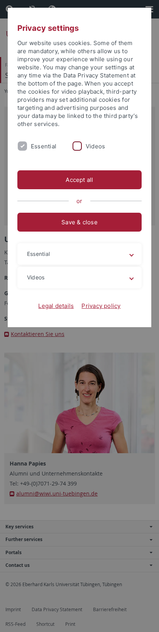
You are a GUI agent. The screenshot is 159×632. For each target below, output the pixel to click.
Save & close (79, 222)
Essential (43, 146)
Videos (95, 146)
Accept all (79, 179)
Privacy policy (100, 305)
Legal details (56, 305)
